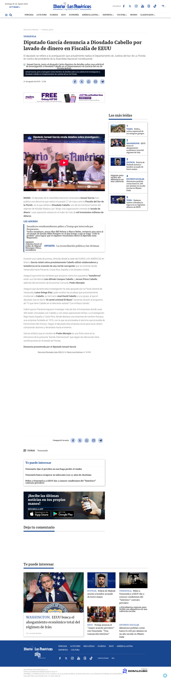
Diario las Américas (31, 30)
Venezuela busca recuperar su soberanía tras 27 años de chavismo (58, 475)
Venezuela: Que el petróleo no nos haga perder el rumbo (53, 469)
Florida (54, 15)
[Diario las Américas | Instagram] (136, 6)
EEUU (63, 15)
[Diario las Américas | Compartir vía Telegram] (102, 81)
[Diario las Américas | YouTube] (142, 6)
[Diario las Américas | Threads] (148, 6)
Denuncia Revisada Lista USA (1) (51, 352)
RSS (113, 658)
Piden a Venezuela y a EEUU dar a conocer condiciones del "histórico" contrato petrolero (60, 482)
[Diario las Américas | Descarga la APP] (40, 514)
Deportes (108, 15)
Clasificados (147, 15)
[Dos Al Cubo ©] (135, 673)
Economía (74, 15)
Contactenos (103, 658)
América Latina (90, 15)
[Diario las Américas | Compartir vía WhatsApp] (88, 81)
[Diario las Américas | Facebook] (123, 6)
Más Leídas (89, 646)
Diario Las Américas (75, 352)
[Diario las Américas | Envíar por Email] (95, 81)
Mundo (133, 15)
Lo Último (42, 15)
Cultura (121, 15)
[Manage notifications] (165, 675)
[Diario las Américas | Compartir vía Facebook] (74, 81)
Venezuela (42, 451)
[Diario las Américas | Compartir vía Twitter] (81, 81)
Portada (29, 15)
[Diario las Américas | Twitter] (130, 6)
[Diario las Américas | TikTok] (155, 6)
